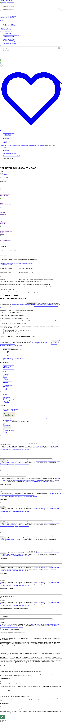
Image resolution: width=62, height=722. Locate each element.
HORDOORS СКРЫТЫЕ (9, 25)
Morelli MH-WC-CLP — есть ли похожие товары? (14, 323)
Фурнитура (6, 138)
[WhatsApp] (1, 58)
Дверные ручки (7, 33)
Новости (5, 398)
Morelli (10, 255)
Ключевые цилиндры (8, 40)
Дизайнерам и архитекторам (10, 409)
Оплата (5, 378)
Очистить (5, 179)
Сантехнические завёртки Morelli (34, 145)
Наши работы (6, 388)
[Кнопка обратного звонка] (3, 16)
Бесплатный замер (7, 381)
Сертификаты (6, 397)
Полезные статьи (7, 395)
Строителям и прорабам (9, 410)
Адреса (5, 394)
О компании (6, 402)
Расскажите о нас (10, 359)
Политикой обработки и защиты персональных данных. (14, 449)
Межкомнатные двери (5, 29)
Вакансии (5, 401)
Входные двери (4, 28)
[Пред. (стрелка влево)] (0, 721)
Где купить (6, 374)
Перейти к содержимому (6, 0)
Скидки (5, 389)
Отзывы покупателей (8, 400)
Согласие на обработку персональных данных (24, 304)
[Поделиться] (3, 720)
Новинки (5, 375)
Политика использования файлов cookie (37, 418)
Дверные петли (7, 37)
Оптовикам (6, 407)
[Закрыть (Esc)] (5, 720)
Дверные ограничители (9, 36)
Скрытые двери (7, 134)
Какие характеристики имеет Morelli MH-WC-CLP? (15, 318)
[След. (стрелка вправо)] (2, 721)
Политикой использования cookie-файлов (47, 304)
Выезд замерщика (4, 45)
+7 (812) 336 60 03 (11, 16)
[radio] (7, 177)
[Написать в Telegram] (7, 353)
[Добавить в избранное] (0, 161)
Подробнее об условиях (6, 264)
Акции (2, 20)
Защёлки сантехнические (9, 39)
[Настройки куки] (2, 717)
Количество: (3, 181)
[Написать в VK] (7, 357)
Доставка (5, 379)
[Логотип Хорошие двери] (7, 2)
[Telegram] (1, 60)
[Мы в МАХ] (31, 65)
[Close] (0, 455)
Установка (5, 382)
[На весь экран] (2, 720)
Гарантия (5, 383)
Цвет (1, 178)
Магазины (5, 142)
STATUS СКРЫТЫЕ (8, 24)
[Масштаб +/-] (0, 720)
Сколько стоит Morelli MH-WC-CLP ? (11, 312)
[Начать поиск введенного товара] (59, 6)
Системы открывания (5, 21)
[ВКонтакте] (1, 63)
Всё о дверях (6, 386)
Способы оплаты (4, 174)
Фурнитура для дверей (6, 31)
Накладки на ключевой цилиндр (11, 42)
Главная (2, 145)
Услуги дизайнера (7, 385)
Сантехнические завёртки (9, 43)
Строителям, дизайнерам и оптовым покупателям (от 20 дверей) (16, 263)
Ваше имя (2, 474)
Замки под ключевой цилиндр (11, 35)
